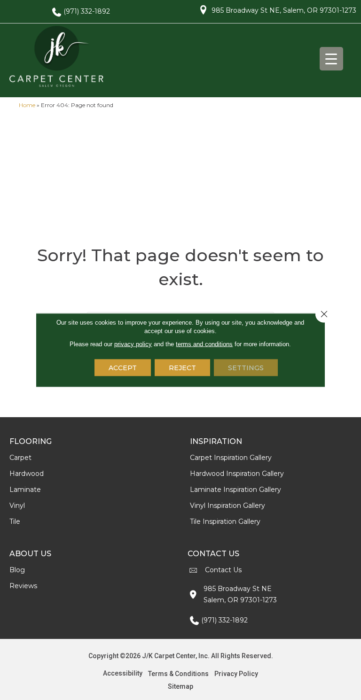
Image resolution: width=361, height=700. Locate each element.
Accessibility (122, 673)
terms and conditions (204, 344)
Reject (182, 368)
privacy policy (133, 344)
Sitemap (180, 686)
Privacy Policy (236, 673)
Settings (246, 368)
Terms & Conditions (178, 673)
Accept (123, 368)
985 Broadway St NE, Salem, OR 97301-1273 (284, 10)
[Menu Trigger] (331, 58)
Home (27, 105)
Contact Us (223, 570)
